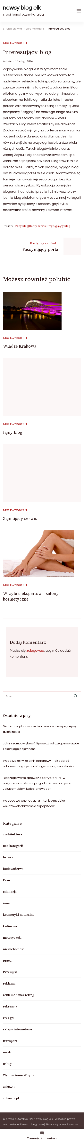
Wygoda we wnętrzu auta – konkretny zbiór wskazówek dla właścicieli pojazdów (34, 803)
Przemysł (10, 972)
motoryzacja (12, 937)
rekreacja (10, 1006)
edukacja (10, 891)
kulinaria (10, 926)
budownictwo (13, 869)
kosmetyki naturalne (18, 914)
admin (7, 61)
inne (6, 903)
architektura (12, 834)
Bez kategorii (15, 43)
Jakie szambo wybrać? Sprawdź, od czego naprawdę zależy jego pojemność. (41, 746)
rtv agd (8, 1018)
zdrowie (9, 1086)
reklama (9, 983)
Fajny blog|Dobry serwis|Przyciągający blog (42, 226)
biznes (8, 857)
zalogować (35, 650)
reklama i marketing (18, 995)
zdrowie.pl (11, 1098)
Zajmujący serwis (20, 518)
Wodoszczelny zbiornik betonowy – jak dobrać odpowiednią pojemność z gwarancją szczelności (38, 763)
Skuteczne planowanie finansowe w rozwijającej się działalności (39, 729)
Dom (6, 880)
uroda (7, 1052)
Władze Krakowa (19, 346)
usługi (8, 1064)
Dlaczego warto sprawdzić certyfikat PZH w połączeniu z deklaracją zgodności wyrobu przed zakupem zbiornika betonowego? (37, 783)
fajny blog (12, 432)
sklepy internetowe (17, 1029)
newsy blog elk (22, 8)
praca (7, 960)
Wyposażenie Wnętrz (19, 1075)
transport (10, 1041)
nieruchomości (14, 949)
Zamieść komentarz (42, 1138)
